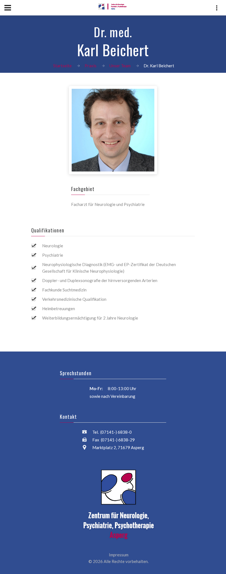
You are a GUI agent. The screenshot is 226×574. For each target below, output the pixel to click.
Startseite (62, 65)
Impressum (118, 554)
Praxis (90, 65)
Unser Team (120, 65)
